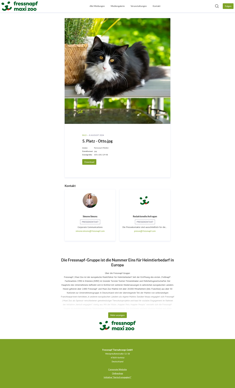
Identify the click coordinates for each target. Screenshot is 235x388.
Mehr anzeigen (117, 315)
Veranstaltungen (139, 6)
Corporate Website (117, 369)
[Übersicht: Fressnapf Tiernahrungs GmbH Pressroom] (19, 6)
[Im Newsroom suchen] (217, 6)
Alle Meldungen (97, 6)
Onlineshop (117, 373)
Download (89, 162)
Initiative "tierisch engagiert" (117, 377)
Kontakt (156, 6)
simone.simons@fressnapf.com (90, 231)
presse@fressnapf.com (145, 231)
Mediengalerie (118, 6)
